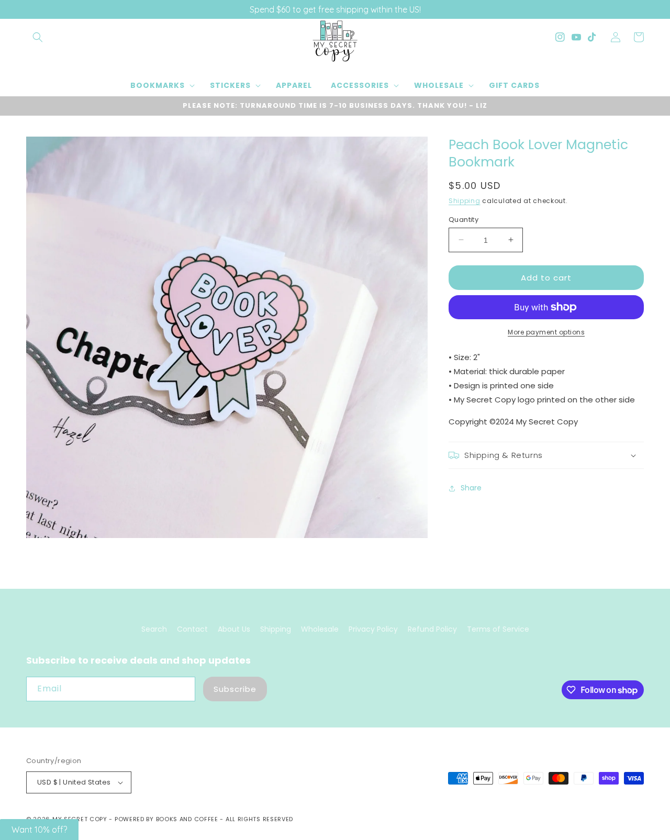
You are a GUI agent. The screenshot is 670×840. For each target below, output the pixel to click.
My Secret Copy (79, 819)
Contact (192, 629)
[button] (37, 37)
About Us (234, 629)
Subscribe (235, 689)
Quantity (463, 219)
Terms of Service (498, 629)
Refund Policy (432, 629)
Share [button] (471, 488)
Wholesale (320, 629)
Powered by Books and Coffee (166, 819)
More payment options (546, 332)
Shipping (465, 200)
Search (154, 629)
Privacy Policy (373, 629)
